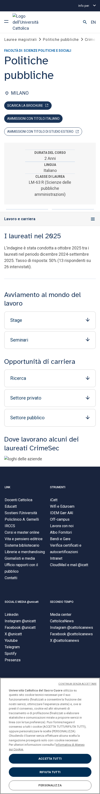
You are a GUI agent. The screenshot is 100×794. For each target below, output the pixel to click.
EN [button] (93, 22)
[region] (50, 736)
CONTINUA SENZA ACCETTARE (77, 683)
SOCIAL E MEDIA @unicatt (22, 602)
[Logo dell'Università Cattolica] (30, 22)
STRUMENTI (57, 487)
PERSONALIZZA (50, 785)
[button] (84, 22)
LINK (7, 487)
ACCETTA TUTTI (50, 758)
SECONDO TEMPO (61, 602)
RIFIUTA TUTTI (50, 772)
